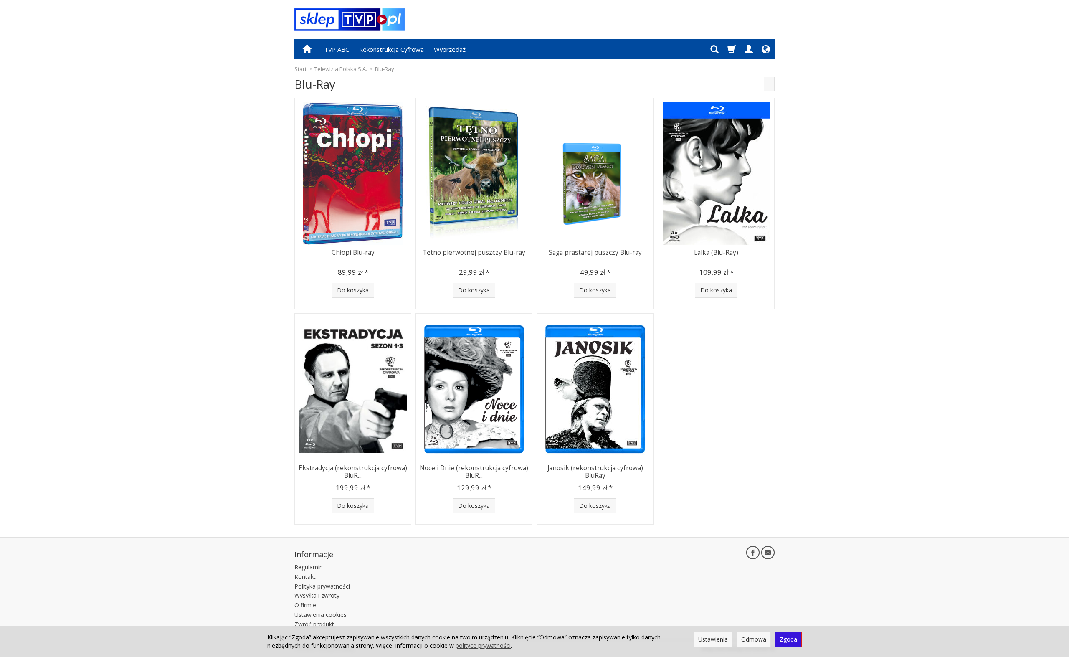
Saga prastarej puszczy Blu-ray (595, 252)
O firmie (305, 605)
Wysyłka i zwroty (316, 595)
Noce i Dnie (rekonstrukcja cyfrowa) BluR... (474, 472)
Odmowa (753, 639)
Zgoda (788, 639)
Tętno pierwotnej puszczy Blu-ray (474, 252)
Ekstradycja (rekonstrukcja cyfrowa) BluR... (353, 472)
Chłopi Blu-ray (353, 252)
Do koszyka (353, 290)
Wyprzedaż (450, 49)
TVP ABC (336, 49)
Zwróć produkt (314, 624)
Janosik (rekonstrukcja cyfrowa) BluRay (595, 472)
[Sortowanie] (769, 84)
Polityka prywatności (322, 586)
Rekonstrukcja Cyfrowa (391, 49)
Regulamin (308, 567)
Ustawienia (713, 639)
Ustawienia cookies (320, 615)
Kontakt (305, 577)
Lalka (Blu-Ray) (716, 252)
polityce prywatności (483, 645)
